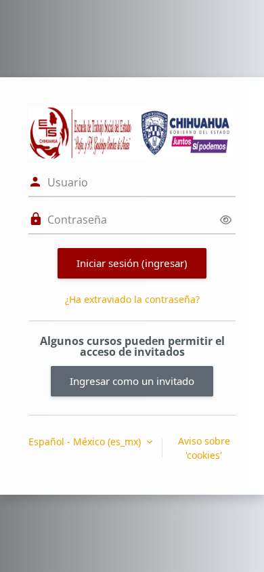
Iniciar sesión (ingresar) (132, 263)
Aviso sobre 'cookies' (204, 448)
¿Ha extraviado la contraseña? (132, 299)
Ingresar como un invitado (132, 381)
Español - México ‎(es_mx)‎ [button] (86, 441)
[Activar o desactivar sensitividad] (226, 220)
